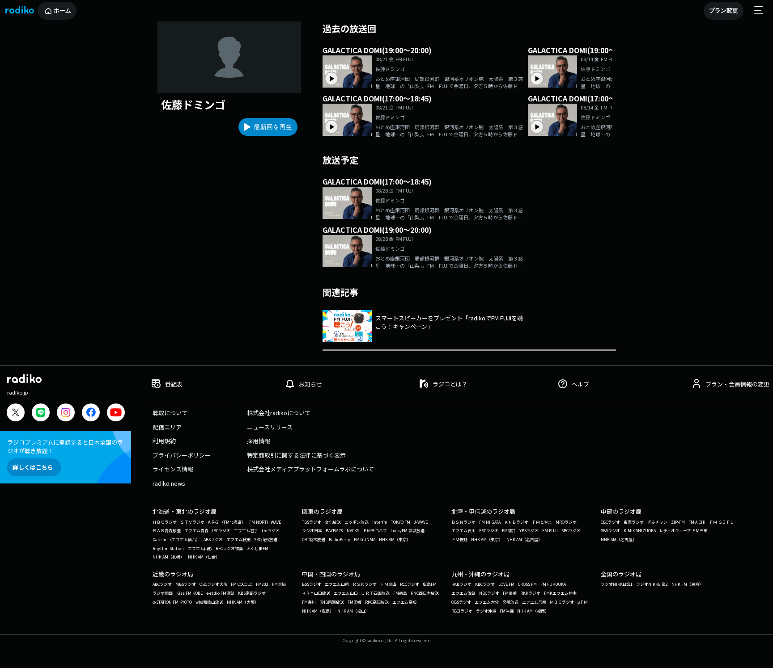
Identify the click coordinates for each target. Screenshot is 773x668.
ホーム (62, 10)
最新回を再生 (273, 126)
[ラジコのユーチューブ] (116, 413)
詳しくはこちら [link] (33, 467)
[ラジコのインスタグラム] (66, 412)
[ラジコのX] (16, 413)
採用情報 (258, 441)
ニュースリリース (270, 427)
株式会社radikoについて (278, 412)
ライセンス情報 (173, 469)
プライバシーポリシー (182, 455)
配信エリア (167, 427)
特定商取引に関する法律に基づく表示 (296, 455)
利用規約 (164, 441)
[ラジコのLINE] (41, 413)
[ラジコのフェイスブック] (91, 413)
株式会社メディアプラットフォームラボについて (310, 469)
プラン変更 (723, 10)
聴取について (170, 412)
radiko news (169, 483)
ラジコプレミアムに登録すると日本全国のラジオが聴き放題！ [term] (65, 446)
